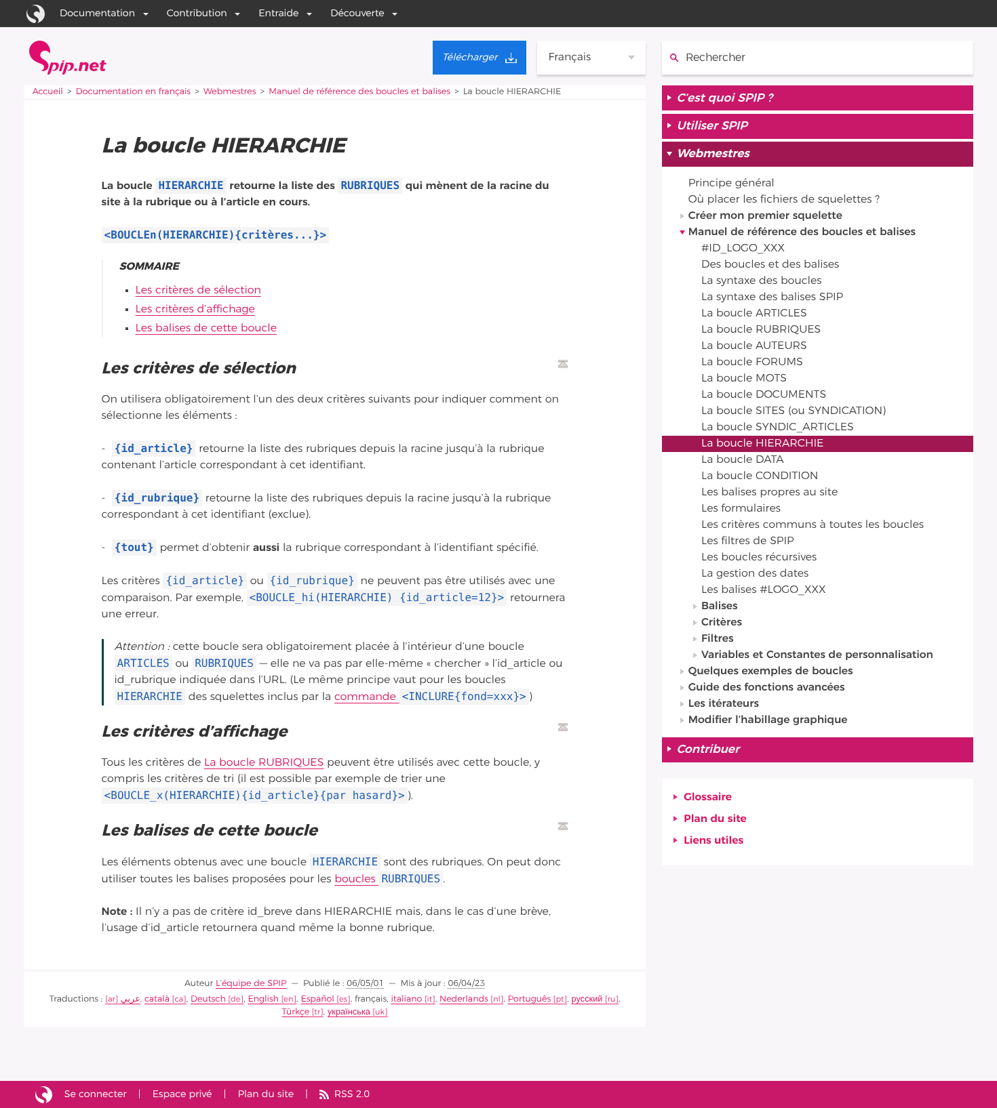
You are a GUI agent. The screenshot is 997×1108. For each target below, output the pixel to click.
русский (587, 999)
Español (317, 999)
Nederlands (463, 999)
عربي (130, 999)
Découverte (357, 13)
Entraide (278, 13)
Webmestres (229, 91)
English (263, 999)
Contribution (197, 13)
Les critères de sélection (198, 290)
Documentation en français (133, 91)
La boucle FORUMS (752, 362)
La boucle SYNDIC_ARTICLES (777, 427)
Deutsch (208, 999)
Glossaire (708, 797)
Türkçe (296, 1012)
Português (529, 999)
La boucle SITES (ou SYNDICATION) (793, 411)
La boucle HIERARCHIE (762, 443)
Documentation (97, 13)
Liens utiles (713, 841)
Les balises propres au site (769, 492)
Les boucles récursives (759, 557)
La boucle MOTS (744, 378)
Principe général (731, 183)
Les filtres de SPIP (747, 541)
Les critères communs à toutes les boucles (812, 525)
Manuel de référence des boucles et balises (359, 91)
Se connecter (95, 1094)
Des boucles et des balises (770, 265)
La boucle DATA (742, 460)
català (157, 999)
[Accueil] (67, 58)
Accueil (48, 91)
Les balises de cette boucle (206, 328)
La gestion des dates (754, 574)
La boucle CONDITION (759, 476)
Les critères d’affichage (195, 309)
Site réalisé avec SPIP (43, 1094)
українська (349, 1012)
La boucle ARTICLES (754, 313)
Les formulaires (741, 509)
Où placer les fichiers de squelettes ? (784, 199)
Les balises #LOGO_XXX (763, 590)
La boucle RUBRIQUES (264, 763)
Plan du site (715, 819)
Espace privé (182, 1094)
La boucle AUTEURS (754, 346)
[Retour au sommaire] (563, 363)
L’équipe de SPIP (251, 983)
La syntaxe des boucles (761, 281)
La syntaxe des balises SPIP (772, 297)
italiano (406, 999)
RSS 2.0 (352, 1094)
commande (430, 697)
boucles (387, 879)
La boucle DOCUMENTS (763, 395)
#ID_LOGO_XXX (743, 248)
